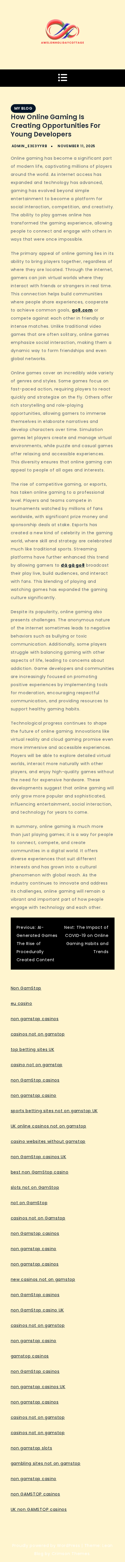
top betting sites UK (32, 1049)
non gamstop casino (34, 1095)
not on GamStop (29, 1203)
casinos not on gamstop (38, 1034)
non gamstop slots (31, 1448)
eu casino (21, 1003)
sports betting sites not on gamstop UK (54, 1111)
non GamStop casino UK (37, 1310)
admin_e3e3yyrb (29, 145)
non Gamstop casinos (35, 1233)
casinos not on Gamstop (38, 1218)
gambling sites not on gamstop (46, 1463)
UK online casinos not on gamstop (48, 1126)
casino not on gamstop (37, 1065)
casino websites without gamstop (48, 1141)
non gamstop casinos (35, 1019)
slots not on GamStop (35, 1187)
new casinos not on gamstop (43, 1279)
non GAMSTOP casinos (35, 1494)
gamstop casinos (30, 1356)
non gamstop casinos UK (38, 1387)
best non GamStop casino (40, 1172)
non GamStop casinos (35, 1080)
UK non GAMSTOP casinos (39, 1509)
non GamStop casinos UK (38, 1157)
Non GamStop (26, 988)
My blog (23, 108)
